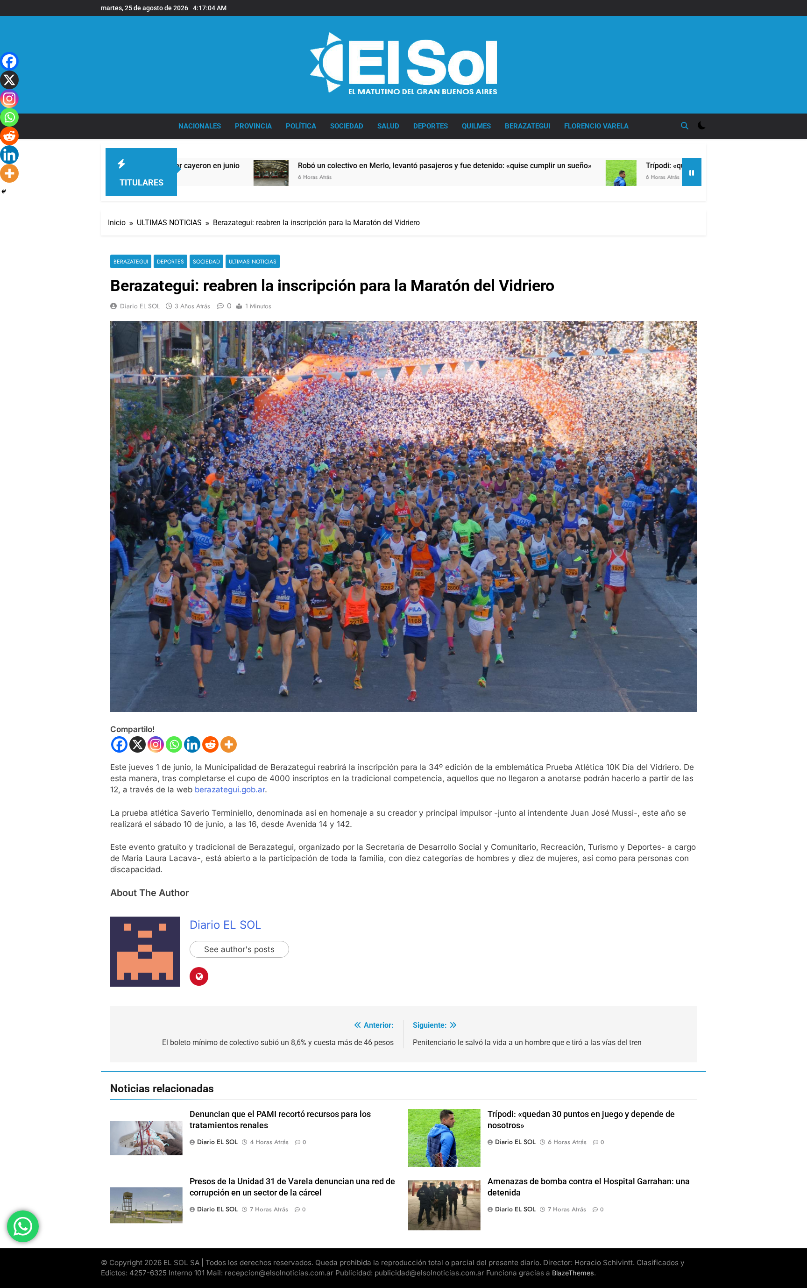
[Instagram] (156, 744)
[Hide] (3, 191)
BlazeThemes (573, 1273)
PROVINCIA (253, 126)
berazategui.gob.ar (230, 789)
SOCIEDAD (346, 126)
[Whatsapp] (174, 744)
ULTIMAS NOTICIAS (252, 261)
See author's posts (239, 949)
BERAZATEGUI (527, 126)
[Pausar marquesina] (691, 172)
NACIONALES (199, 126)
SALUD (388, 126)
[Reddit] (210, 744)
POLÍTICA (301, 126)
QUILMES (476, 126)
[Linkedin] (192, 744)
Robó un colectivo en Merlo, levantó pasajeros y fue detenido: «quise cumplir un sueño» (352, 165)
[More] (228, 744)
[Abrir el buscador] (684, 125)
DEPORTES (430, 126)
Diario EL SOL (140, 306)
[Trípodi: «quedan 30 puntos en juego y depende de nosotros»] (528, 182)
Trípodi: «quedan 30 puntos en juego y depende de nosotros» (655, 165)
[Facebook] (119, 744)
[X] (137, 744)
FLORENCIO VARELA (596, 126)
